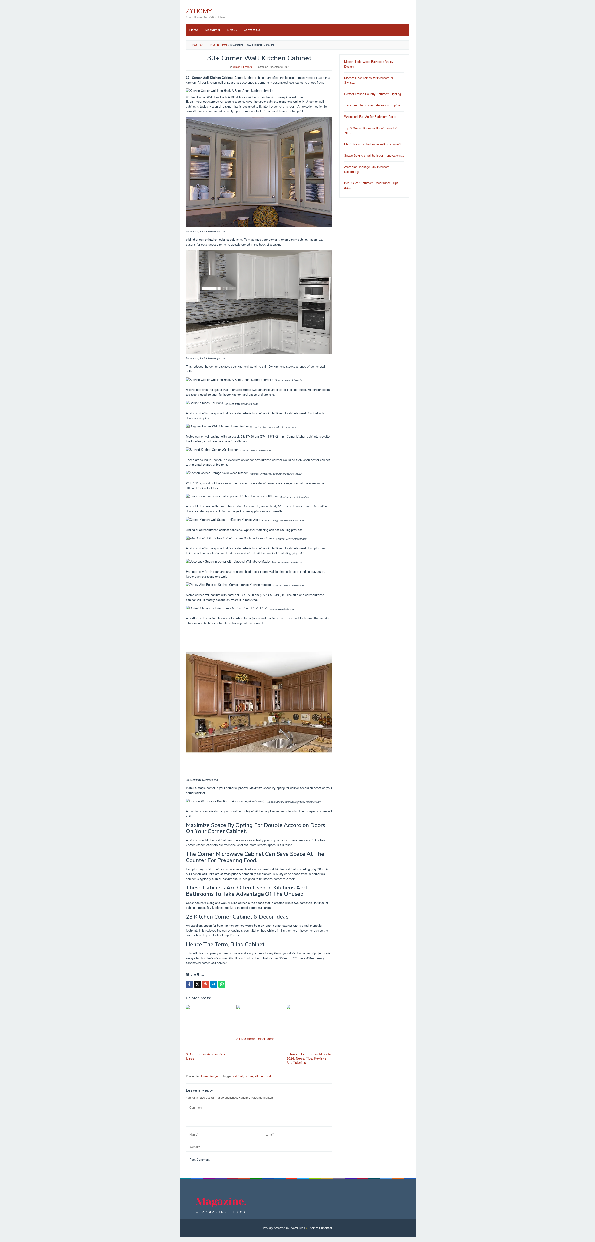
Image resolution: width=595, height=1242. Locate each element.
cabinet (238, 1076)
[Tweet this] (197, 984)
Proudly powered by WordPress (284, 1228)
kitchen (259, 1076)
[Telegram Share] (213, 984)
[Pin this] (205, 984)
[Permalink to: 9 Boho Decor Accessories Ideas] (209, 1028)
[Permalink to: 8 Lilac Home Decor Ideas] (259, 1020)
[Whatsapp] (221, 984)
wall (268, 1076)
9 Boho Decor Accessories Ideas (205, 1056)
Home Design (209, 1076)
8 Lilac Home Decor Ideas (255, 1038)
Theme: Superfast (320, 1228)
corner (249, 1076)
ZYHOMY (199, 11)
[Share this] (189, 984)
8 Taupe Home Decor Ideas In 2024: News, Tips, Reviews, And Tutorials (309, 1058)
